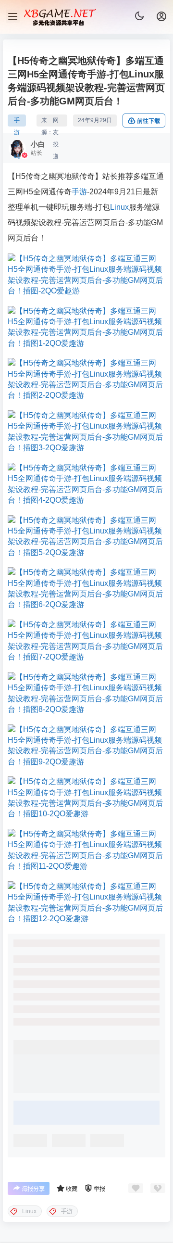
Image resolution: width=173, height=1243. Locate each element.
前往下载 (148, 121)
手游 (79, 192)
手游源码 (17, 122)
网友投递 (56, 122)
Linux (119, 207)
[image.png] (86, 275)
